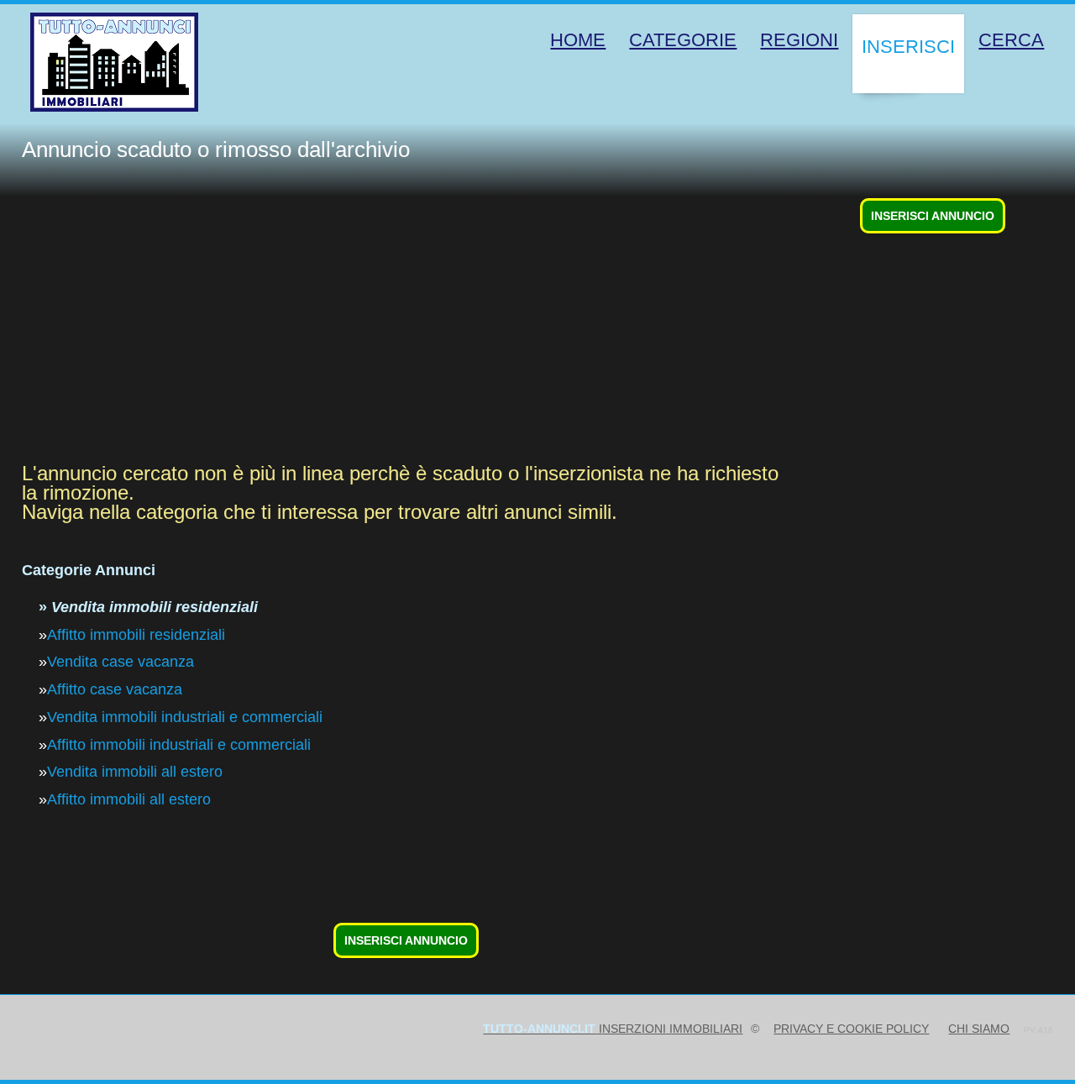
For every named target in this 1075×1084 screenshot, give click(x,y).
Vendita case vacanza (120, 661)
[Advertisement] (526, 330)
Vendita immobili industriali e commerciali (184, 717)
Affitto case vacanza (114, 689)
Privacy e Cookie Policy (851, 1028)
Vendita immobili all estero (135, 771)
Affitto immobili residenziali (136, 634)
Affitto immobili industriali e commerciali (179, 744)
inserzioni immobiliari (612, 1028)
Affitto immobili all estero (129, 799)
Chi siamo (978, 1028)
